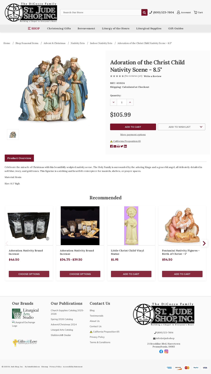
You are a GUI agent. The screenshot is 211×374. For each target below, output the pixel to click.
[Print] (118, 146)
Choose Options (29, 274)
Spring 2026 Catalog (62, 319)
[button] (34, 28)
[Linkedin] (125, 146)
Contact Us (95, 326)
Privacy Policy (97, 336)
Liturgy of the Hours (115, 28)
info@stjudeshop (164, 338)
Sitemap (44, 367)
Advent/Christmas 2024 (64, 324)
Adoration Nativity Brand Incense (26, 252)
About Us (95, 321)
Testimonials (96, 315)
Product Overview (19, 158)
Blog (92, 310)
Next (204, 243)
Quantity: (115, 95)
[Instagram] (166, 351)
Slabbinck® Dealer (61, 335)
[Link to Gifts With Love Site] (25, 342)
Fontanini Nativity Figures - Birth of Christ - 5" (181, 252)
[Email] (115, 146)
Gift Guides (175, 28)
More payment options (133, 134)
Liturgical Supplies (148, 28)
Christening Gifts (59, 28)
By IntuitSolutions (32, 367)
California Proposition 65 (127, 141)
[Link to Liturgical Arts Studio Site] (25, 313)
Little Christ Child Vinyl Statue (127, 252)
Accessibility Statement (72, 367)
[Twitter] (121, 146)
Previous (6, 243)
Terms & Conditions (100, 342)
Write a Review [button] (152, 76)
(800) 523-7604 (164, 332)
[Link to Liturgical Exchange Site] (25, 327)
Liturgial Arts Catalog (62, 329)
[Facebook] (111, 146)
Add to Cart (131, 274)
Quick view (29, 225)
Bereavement (86, 28)
